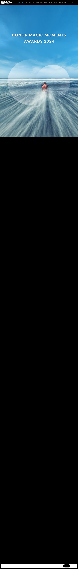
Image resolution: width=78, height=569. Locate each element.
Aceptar (67, 566)
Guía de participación (29, 2)
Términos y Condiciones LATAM (60, 2)
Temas (50, 2)
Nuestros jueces (43, 2)
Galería (37, 2)
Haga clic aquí (55, 566)
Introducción (20, 2)
